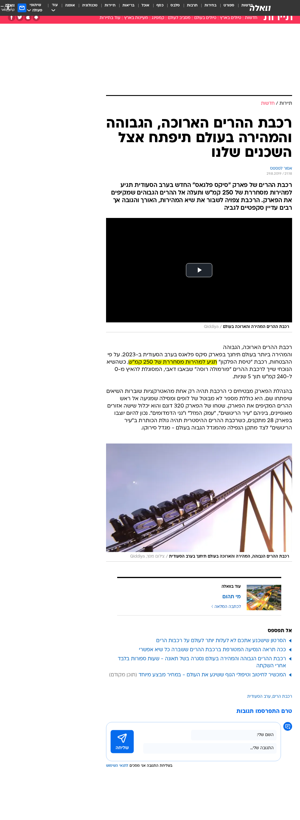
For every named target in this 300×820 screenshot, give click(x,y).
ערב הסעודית (259, 697)
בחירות (210, 5)
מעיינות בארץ (136, 18)
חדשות (251, 18)
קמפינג (158, 18)
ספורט (229, 5)
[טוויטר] (19, 17)
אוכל (145, 5)
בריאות (128, 5)
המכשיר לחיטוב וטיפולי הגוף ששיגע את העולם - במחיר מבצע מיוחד (212, 675)
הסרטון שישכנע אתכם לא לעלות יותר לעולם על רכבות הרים (221, 640)
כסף (159, 5)
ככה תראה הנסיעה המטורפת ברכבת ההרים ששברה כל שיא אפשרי (212, 649)
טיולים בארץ (230, 18)
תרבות (192, 5)
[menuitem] (225, 8)
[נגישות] (8, 7)
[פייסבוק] (11, 17)
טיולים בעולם (205, 18)
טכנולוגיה (90, 5)
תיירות (110, 5)
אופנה (70, 5)
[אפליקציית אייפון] (28, 17)
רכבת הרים (282, 697)
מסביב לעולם (179, 18)
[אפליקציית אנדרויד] (36, 17)
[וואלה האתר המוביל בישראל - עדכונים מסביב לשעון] (260, 8)
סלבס (175, 5)
